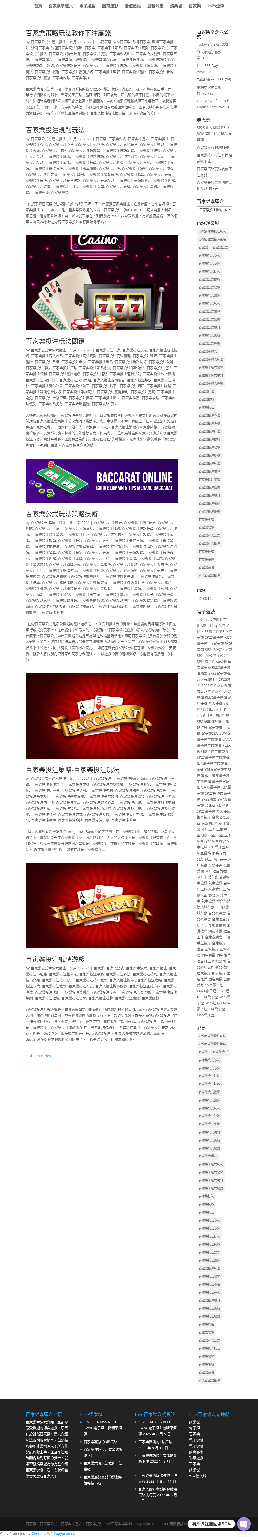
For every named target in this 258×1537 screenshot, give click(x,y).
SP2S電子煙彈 (219, 673)
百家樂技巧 (206, 399)
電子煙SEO (210, 733)
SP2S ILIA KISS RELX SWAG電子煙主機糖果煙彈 (214, 133)
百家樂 (195, 6)
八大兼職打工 (216, 619)
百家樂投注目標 (64, 186)
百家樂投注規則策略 (75, 380)
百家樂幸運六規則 (211, 375)
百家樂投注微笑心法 (98, 802)
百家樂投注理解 (107, 71)
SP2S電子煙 (214, 637)
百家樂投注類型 (57, 594)
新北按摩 (222, 967)
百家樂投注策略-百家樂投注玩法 (72, 769)
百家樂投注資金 (149, 576)
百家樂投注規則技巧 (41, 380)
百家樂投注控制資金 (122, 156)
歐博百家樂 (141, 41)
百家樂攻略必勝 (38, 600)
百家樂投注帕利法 (40, 802)
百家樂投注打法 (47, 528)
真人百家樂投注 (209, 575)
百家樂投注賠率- (105, 385)
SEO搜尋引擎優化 (211, 721)
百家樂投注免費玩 (108, 522)
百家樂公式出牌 (121, 53)
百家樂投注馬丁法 (86, 594)
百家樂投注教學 (84, 162)
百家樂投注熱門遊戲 (41, 174)
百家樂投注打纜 (107, 528)
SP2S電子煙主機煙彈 (213, 757)
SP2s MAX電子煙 (218, 649)
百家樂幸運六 (61, 6)
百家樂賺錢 (81, 77)
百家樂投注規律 (152, 570)
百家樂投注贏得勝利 (112, 391)
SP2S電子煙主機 (214, 685)
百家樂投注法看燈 (143, 65)
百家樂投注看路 (100, 361)
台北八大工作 (215, 709)
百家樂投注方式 (137, 162)
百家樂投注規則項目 (109, 380)
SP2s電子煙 (206, 661)
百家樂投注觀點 (54, 576)
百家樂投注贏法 (128, 588)
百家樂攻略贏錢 (81, 606)
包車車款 (223, 835)
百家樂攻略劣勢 (50, 403)
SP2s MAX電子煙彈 (212, 655)
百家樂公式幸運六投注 (48, 41)
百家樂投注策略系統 (95, 367)
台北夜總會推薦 (213, 925)
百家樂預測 (206, 567)
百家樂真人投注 (209, 543)
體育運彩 (110, 6)
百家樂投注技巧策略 (118, 150)
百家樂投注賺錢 (158, 385)
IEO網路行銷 (174, 1523)
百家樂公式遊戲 (209, 343)
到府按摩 (219, 973)
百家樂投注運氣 (143, 391)
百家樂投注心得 (128, 802)
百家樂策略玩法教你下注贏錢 (68, 33)
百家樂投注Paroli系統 (130, 778)
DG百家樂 (103, 41)
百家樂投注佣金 (137, 784)
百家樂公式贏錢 (209, 335)
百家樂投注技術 (148, 150)
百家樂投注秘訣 (38, 367)
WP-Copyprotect (60, 1533)
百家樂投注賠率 (77, 385)
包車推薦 (220, 829)
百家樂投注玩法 (134, 350)
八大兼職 (215, 703)
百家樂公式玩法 (209, 303)
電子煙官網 (221, 781)
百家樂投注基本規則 (102, 796)
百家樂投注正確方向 (145, 986)
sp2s (201, 619)
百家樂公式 (159, 47)
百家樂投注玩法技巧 (65, 180)
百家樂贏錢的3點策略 (214, 147)
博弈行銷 (223, 901)
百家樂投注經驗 (95, 373)
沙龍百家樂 (40, 47)
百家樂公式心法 (209, 255)
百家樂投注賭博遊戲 (91, 582)
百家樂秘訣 (40, 192)
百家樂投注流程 (161, 168)
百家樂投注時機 (97, 814)
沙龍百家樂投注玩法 (212, 231)
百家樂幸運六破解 (211, 367)
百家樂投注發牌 (134, 71)
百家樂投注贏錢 (38, 77)
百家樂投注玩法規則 (81, 355)
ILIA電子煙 (205, 625)
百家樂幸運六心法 (102, 59)
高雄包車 (219, 889)
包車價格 (204, 853)
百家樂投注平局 (68, 802)
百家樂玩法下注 (50, 612)
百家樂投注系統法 (154, 564)
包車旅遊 (219, 841)
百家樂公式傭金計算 (65, 53)
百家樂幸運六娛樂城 (70, 59)
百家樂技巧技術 (130, 59)
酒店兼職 (220, 871)
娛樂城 (176, 6)
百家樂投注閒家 (81, 397)
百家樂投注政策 (57, 162)
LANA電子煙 (206, 990)
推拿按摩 (204, 817)
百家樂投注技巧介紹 (95, 808)
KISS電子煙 (210, 631)
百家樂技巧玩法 (68, 65)
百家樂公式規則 (209, 327)
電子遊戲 (87, 6)
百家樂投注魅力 (114, 594)
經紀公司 (219, 961)
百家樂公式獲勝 (209, 295)
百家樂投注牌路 (141, 546)
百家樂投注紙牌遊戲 (65, 373)
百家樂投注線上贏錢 (159, 373)
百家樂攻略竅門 (118, 600)
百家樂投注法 (109, 168)
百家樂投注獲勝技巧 (77, 71)
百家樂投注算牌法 (97, 564)
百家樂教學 (206, 527)
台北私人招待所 (217, 805)
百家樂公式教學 (209, 287)
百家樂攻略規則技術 (51, 606)
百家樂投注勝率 (127, 790)
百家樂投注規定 (139, 380)
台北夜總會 (217, 913)
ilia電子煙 (216, 643)
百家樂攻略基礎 (77, 403)
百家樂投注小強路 (161, 796)
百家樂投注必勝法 (90, 144)
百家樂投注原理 (154, 790)
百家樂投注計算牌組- (118, 576)
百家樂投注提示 (152, 156)
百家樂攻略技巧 (64, 600)
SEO (200, 859)
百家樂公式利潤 (148, 53)
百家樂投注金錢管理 (51, 397)
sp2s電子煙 (214, 985)
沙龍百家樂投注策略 (212, 239)
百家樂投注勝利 (100, 790)
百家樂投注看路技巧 (131, 361)
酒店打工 (204, 961)
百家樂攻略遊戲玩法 (111, 606)
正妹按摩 (212, 949)
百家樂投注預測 (155, 588)
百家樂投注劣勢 (73, 790)
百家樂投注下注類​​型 (47, 784)
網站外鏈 (212, 877)
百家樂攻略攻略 (91, 600)
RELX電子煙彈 (216, 697)
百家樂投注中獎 (77, 784)
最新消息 (155, 6)
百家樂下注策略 (109, 47)
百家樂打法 (206, 391)
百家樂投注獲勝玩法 (102, 174)
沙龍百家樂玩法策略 (67, 47)
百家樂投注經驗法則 (125, 373)
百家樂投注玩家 (159, 174)
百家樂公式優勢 (95, 53)
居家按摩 (204, 973)
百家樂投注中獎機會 (107, 784)
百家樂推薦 (131, 397)
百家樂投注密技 (132, 796)
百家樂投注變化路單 (47, 385)
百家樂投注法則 (134, 168)
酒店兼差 (220, 859)
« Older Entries (38, 1055)
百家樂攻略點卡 (141, 606)
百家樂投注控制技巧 (88, 156)
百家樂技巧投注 (157, 59)
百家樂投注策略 (64, 367)
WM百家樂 (122, 41)
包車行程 (204, 841)
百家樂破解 (206, 552)
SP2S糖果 (208, 799)
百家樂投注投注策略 (47, 534)
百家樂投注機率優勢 (81, 168)
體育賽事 (196, 1452)
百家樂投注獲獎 (132, 174)
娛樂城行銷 (205, 907)
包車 (208, 829)
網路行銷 (222, 715)
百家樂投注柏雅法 (45, 546)
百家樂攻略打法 (104, 403)
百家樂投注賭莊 (132, 385)
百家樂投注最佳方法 (47, 168)
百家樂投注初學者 (45, 790)
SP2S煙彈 (212, 1003)
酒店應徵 (208, 955)
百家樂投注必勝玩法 (122, 144)
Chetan (37, 1533)
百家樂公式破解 (209, 311)
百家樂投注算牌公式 (65, 564)
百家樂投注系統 (125, 564)
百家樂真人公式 (209, 535)
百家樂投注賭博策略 (58, 582)
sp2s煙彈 (215, 6)
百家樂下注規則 (136, 47)
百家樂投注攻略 (137, 534)
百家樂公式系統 (209, 319)
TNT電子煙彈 (218, 847)
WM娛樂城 (197, 1476)
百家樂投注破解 (118, 186)
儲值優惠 (133, 6)
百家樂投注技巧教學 (84, 150)
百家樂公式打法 (209, 271)
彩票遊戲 (196, 1457)
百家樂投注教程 (111, 162)
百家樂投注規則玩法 (55, 129)
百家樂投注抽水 (57, 156)
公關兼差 (215, 865)
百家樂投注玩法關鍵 (132, 180)
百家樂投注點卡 (107, 397)
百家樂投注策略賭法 (129, 367)
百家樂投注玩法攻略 (98, 180)
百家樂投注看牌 (161, 71)
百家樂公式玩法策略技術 (62, 513)
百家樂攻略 (61, 77)
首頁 (38, 6)
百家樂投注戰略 (152, 144)
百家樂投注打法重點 (77, 528)
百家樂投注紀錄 (159, 367)
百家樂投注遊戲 (209, 511)
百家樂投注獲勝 (47, 71)
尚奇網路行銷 (211, 823)
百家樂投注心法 (61, 144)
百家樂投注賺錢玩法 (79, 391)
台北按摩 (219, 943)
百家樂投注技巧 (114, 65)
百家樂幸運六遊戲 (211, 383)
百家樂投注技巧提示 (129, 808)
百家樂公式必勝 (209, 263)
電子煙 (194, 1427)
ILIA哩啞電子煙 (208, 787)
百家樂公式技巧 (209, 279)
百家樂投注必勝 (209, 423)
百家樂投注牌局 (71, 174)
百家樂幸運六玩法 (211, 359)
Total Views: (207, 79)
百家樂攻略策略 (145, 600)
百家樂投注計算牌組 (84, 576)
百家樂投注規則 (209, 495)
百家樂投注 (91, 65)
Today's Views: (209, 44)
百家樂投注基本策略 (68, 796)
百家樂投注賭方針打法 (127, 582)
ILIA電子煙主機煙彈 (212, 763)
